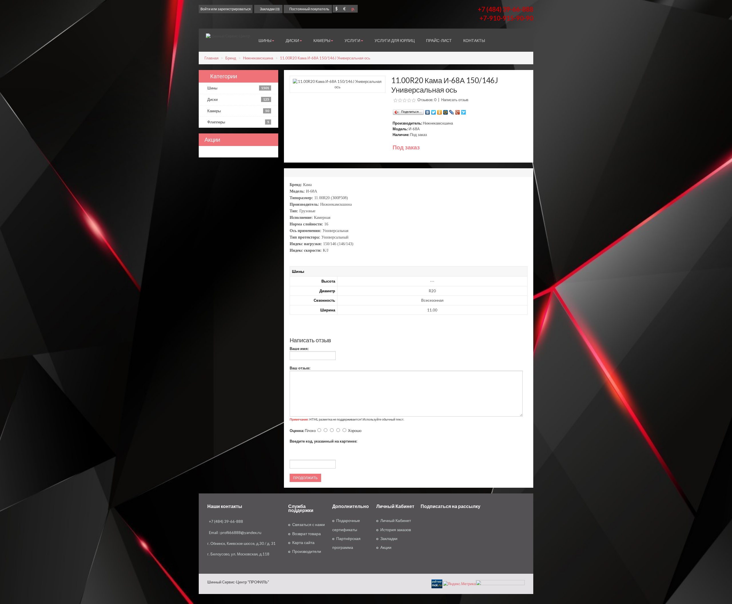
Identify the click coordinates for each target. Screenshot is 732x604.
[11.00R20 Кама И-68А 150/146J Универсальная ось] (337, 83)
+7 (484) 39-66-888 (505, 9)
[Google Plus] (458, 111)
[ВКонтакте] (428, 111)
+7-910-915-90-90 (506, 18)
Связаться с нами (308, 524)
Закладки (388, 538)
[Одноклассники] (440, 111)
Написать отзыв (454, 99)
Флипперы (238, 122)
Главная (211, 58)
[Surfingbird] (464, 111)
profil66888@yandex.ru (240, 532)
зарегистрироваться (234, 9)
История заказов (395, 529)
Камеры (238, 111)
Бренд (230, 58)
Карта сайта (303, 542)
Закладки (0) (270, 9)
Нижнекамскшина (258, 58)
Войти (205, 9)
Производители (306, 551)
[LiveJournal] (452, 111)
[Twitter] (434, 111)
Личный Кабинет (395, 520)
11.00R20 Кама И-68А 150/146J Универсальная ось (325, 58)
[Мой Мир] (446, 111)
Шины (238, 88)
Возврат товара (306, 533)
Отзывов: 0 (426, 99)
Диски (238, 99)
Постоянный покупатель (309, 9)
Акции (385, 547)
